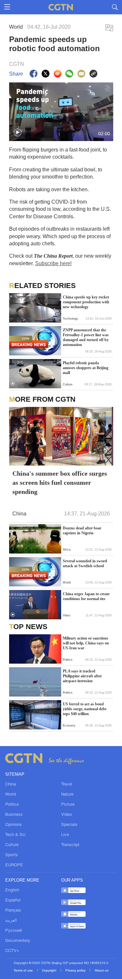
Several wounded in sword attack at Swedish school (85, 563)
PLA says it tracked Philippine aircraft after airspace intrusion (82, 676)
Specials (69, 825)
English (12, 890)
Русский (13, 931)
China (10, 784)
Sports (11, 855)
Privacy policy (76, 970)
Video (66, 815)
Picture (68, 805)
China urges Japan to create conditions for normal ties (86, 596)
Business (14, 815)
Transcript (70, 845)
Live (65, 835)
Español (12, 900)
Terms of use (24, 970)
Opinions (13, 825)
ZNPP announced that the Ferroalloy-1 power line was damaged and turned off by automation (86, 337)
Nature (67, 795)
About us (101, 970)
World (10, 795)
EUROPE (14, 865)
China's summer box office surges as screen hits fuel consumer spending (59, 482)
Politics (12, 805)
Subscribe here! (53, 263)
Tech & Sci (15, 835)
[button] (17, 132)
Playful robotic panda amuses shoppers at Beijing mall (85, 368)
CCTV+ (12, 951)
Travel (66, 784)
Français (13, 911)
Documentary (17, 941)
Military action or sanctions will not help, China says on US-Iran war (86, 643)
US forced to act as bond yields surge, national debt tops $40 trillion (84, 709)
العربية (11, 921)
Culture (12, 845)
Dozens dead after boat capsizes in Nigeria (82, 530)
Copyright (49, 970)
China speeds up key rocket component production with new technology (86, 302)
